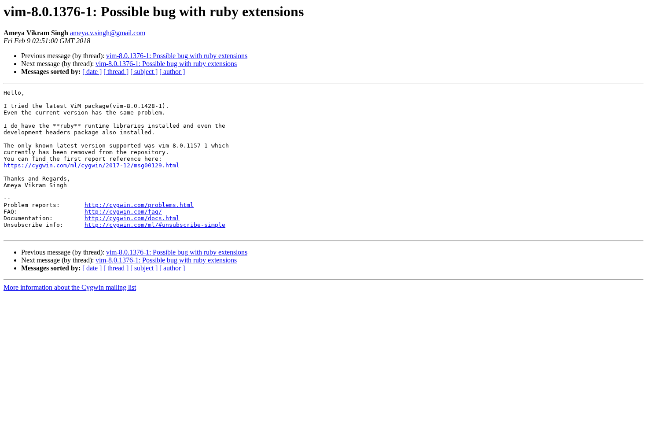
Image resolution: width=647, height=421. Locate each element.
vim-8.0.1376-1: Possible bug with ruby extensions (176, 55)
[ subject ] (144, 71)
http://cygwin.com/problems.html (139, 205)
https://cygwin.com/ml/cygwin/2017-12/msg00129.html (92, 165)
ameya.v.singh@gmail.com (107, 33)
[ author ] (172, 71)
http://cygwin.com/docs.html (132, 218)
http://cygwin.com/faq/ (123, 211)
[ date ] (92, 71)
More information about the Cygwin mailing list (70, 287)
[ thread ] (116, 71)
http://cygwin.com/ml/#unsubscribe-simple (155, 225)
